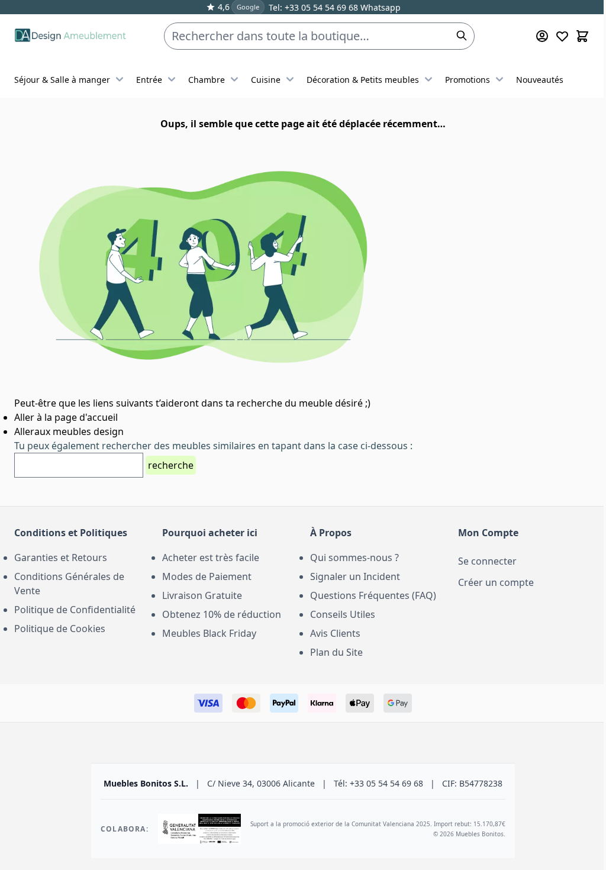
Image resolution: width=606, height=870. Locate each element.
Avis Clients (335, 633)
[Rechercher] (462, 35)
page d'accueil (85, 417)
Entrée (149, 79)
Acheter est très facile (210, 557)
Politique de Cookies (59, 628)
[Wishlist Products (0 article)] (562, 36)
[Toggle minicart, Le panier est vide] (582, 36)
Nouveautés (539, 79)
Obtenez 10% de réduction (221, 614)
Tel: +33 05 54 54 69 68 (313, 7)
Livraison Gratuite (202, 595)
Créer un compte (496, 582)
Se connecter (487, 561)
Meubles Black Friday (209, 633)
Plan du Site (336, 652)
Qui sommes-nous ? (354, 557)
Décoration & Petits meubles (363, 79)
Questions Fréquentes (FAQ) (373, 595)
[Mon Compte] (542, 36)
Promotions (467, 79)
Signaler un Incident (355, 576)
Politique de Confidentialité (75, 609)
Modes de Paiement (207, 576)
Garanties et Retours (60, 557)
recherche (171, 465)
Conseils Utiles (342, 614)
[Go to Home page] (70, 36)
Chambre (206, 79)
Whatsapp (379, 7)
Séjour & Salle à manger (62, 79)
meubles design (88, 431)
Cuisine (266, 79)
